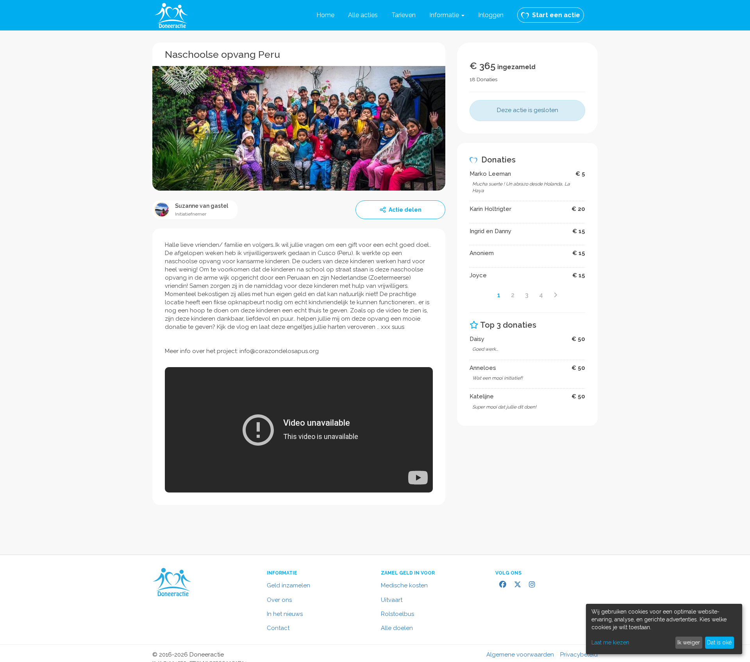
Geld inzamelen (288, 585)
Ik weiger (688, 642)
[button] (446, 15)
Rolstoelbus (397, 613)
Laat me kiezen (610, 642)
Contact (278, 628)
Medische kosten (404, 585)
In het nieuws (285, 613)
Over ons (279, 599)
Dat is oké (719, 642)
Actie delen (405, 210)
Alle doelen (397, 628)
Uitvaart (391, 599)
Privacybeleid (579, 654)
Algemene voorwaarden (520, 654)
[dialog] (664, 629)
